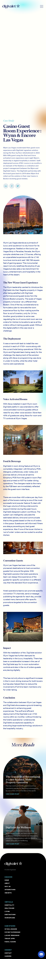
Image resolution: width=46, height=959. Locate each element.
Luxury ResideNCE (12, 935)
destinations (10, 914)
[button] (41, 6)
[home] (20, 6)
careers (8, 956)
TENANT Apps (10, 938)
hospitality (9, 905)
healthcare (9, 908)
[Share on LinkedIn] (5, 186)
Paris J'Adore (10, 942)
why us (7, 886)
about (7, 883)
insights (8, 893)
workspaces (10, 918)
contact (8, 953)
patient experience (12, 932)
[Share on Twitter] (17, 186)
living (7, 911)
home (7, 880)
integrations (10, 889)
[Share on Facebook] (11, 186)
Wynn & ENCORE (11, 929)
